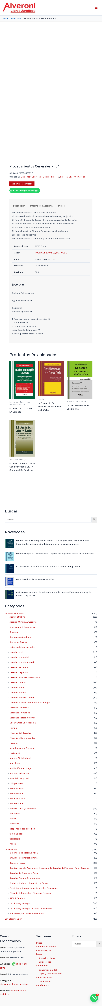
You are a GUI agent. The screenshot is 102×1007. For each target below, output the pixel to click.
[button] (94, 998)
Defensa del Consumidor (22, 647)
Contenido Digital (48, 969)
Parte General (16, 793)
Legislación (15, 753)
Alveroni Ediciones (14, 613)
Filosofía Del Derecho (20, 733)
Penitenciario (16, 803)
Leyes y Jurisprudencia (50, 973)
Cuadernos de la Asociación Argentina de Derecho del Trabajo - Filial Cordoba (49, 868)
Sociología (15, 838)
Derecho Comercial (19, 657)
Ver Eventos (45, 981)
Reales (13, 818)
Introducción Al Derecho (22, 748)
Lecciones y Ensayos (20, 903)
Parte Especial (17, 788)
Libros (39, 954)
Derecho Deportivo (19, 672)
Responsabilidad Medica (22, 828)
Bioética (14, 632)
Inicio (39, 942)
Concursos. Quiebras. (20, 637)
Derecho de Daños (19, 667)
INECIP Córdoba (17, 898)
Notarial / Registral (19, 778)
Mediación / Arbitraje (20, 768)
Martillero (15, 763)
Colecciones (11, 849)
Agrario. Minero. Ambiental (23, 621)
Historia (14, 743)
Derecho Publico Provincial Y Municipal (30, 702)
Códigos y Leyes (17, 863)
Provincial (15, 813)
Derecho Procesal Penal (22, 697)
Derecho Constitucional (22, 662)
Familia (14, 728)
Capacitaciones (44, 977)
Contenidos (42, 965)
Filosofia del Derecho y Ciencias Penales (30, 893)
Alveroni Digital (44, 950)
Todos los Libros (47, 958)
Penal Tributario (18, 798)
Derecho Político (18, 692)
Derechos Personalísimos (22, 717)
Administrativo (17, 616)
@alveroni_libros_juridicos (14, 984)
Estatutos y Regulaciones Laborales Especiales (34, 888)
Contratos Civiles (18, 642)
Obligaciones (16, 783)
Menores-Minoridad (20, 773)
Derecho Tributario (19, 707)
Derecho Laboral (18, 682)
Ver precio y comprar (22, 184)
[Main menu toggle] (96, 8)
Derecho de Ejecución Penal (24, 873)
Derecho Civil (16, 652)
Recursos (14, 823)
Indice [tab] (61, 205)
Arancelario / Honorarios (22, 627)
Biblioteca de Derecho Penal (24, 852)
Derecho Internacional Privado (25, 677)
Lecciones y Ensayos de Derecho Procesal (40, 177)
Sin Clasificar (16, 833)
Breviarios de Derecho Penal (24, 857)
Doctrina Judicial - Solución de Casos (29, 883)
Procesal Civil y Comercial (72, 177)
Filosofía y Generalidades (22, 738)
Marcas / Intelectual (20, 758)
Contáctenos (42, 985)
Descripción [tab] (19, 205)
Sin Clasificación (13, 918)
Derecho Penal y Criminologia (25, 878)
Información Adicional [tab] (41, 205)
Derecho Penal (17, 687)
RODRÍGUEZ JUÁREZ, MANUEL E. (51, 252)
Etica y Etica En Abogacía (23, 722)
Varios (13, 843)
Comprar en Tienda (46, 946)
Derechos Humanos (20, 712)
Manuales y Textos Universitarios (27, 913)
